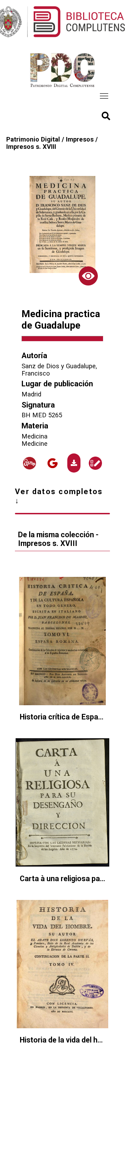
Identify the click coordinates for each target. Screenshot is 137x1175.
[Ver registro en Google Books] (52, 463)
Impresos (80, 139)
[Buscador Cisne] (30, 463)
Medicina (35, 436)
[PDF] (74, 463)
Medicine (35, 443)
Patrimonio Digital (33, 139)
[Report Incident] (95, 463)
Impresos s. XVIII (31, 146)
